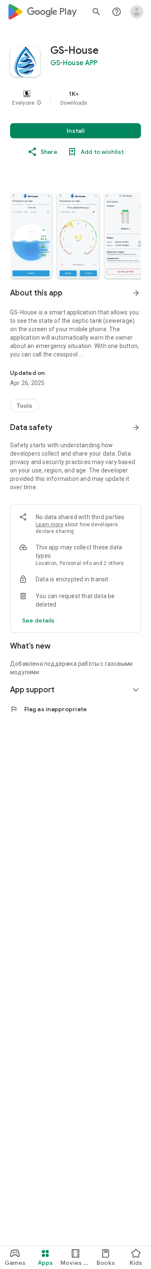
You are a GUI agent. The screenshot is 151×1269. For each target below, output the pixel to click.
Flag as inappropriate (48, 709)
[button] (39, 103)
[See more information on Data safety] (136, 427)
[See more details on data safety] (38, 620)
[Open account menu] (137, 12)
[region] (75, 98)
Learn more (49, 525)
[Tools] (24, 405)
